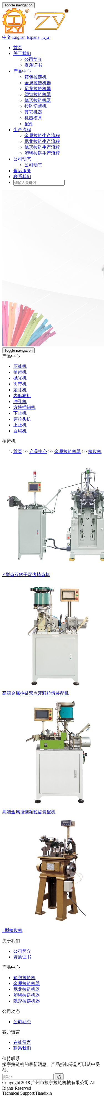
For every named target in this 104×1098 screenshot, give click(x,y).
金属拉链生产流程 (42, 135)
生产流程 (22, 129)
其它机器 (33, 112)
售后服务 (22, 170)
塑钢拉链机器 (37, 94)
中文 (6, 37)
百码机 (20, 430)
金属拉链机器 (37, 82)
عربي (45, 37)
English (19, 37)
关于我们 (22, 53)
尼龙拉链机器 (37, 88)
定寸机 (20, 389)
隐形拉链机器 (37, 100)
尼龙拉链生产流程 (42, 141)
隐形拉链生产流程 (42, 147)
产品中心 (22, 71)
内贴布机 (22, 395)
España (33, 37)
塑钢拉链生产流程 (42, 153)
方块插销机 (24, 407)
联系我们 (22, 176)
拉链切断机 (35, 106)
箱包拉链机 (35, 77)
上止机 (20, 425)
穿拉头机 (22, 419)
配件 (28, 123)
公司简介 (33, 59)
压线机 (20, 366)
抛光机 (20, 378)
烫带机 (20, 384)
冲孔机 (20, 401)
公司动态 (22, 159)
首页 (17, 47)
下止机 (20, 413)
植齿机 (20, 372)
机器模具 (33, 118)
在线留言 (22, 1042)
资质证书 (33, 65)
